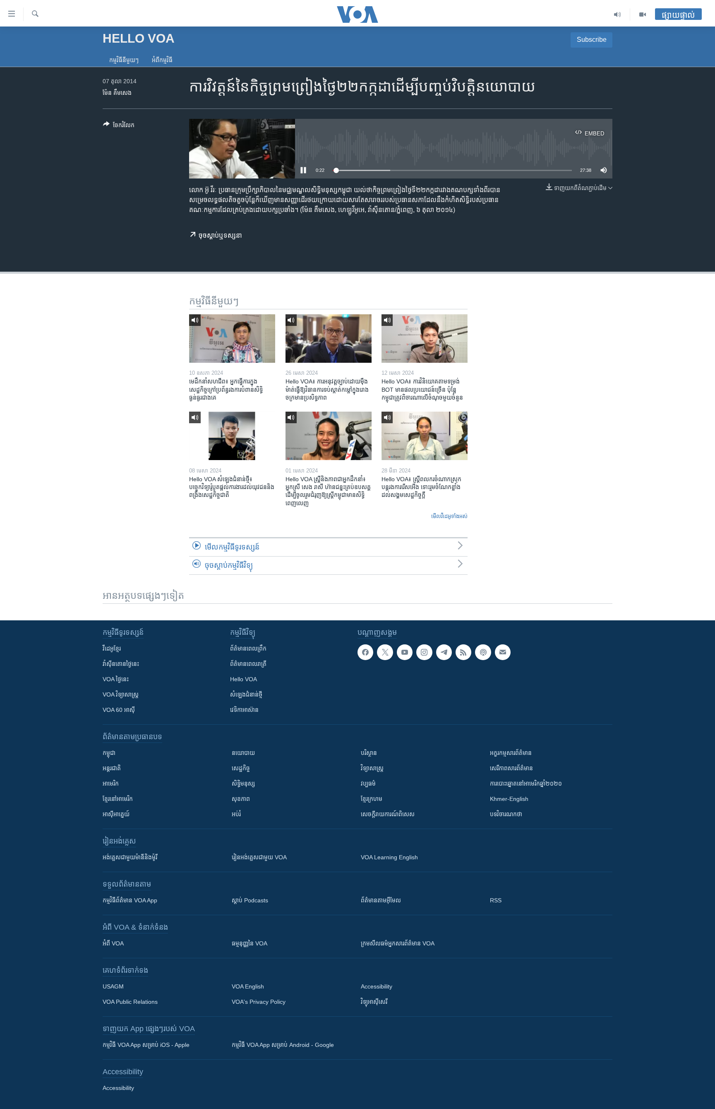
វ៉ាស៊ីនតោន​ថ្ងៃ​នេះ (121, 664)
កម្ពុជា (109, 753)
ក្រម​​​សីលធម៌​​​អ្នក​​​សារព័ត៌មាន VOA (397, 943)
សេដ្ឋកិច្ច (241, 768)
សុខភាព (241, 799)
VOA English (248, 986)
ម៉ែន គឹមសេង (117, 92)
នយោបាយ (243, 753)
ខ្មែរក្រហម (371, 799)
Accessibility (376, 986)
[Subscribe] (503, 652)
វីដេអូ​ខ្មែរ (112, 648)
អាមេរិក (111, 783)
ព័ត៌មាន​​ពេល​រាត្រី (248, 664)
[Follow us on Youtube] (405, 652)
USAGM (113, 986)
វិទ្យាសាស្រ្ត (372, 768)
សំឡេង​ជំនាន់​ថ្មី (246, 694)
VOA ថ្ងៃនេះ (116, 679)
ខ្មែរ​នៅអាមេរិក (118, 799)
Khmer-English (509, 799)
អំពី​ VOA (113, 943)
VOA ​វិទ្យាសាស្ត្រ (121, 694)
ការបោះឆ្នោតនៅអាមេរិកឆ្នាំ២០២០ (526, 783)
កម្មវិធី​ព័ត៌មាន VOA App (130, 900)
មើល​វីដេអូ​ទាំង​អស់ (449, 516)
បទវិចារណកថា (506, 814)
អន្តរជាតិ (112, 768)
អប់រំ (236, 814)
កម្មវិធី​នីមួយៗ (124, 60)
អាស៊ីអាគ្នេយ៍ (116, 814)
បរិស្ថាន (369, 753)
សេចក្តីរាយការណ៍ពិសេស (388, 814)
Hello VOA (243, 679)
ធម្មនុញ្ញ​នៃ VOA (249, 943)
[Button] (118, 126)
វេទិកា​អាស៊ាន (244, 709)
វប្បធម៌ (368, 783)
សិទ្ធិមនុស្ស (243, 783)
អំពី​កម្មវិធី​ (162, 60)
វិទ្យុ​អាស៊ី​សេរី (374, 1001)
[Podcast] (483, 652)
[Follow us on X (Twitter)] (385, 652)
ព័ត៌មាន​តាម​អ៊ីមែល (381, 900)
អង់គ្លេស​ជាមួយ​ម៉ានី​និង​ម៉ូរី (130, 857)
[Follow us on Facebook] (365, 652)
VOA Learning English (389, 857)
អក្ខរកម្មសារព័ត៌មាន (511, 753)
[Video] (642, 14)
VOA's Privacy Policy (259, 1001)
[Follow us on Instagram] (424, 652)
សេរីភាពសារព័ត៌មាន (511, 768)
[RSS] (463, 652)
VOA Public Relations (130, 1001)
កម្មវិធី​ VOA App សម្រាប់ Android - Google (283, 1044)
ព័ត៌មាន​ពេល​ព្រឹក (248, 648)
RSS (495, 900)
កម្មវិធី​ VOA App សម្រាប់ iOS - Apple (146, 1044)
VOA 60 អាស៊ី (119, 709)
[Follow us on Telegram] (444, 652)
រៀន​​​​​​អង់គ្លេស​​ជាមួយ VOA (259, 857)
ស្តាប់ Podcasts (250, 900)
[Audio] (617, 14)
